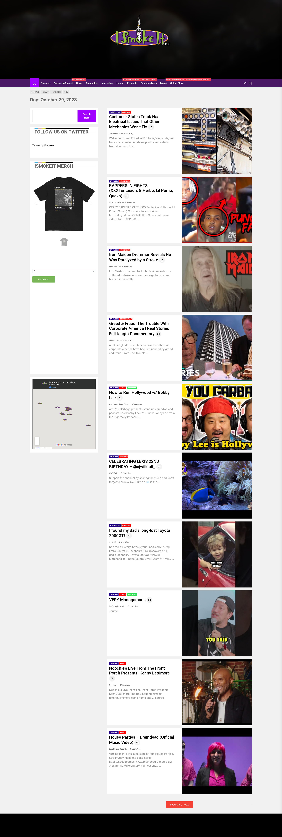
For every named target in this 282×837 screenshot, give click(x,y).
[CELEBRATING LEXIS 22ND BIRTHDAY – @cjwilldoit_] (217, 486)
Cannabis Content (64, 81)
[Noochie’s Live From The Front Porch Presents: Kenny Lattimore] (217, 692)
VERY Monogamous (127, 599)
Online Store (176, 83)
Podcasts (132, 83)
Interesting (107, 83)
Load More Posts (179, 804)
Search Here (87, 116)
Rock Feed (113, 266)
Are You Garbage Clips (118, 404)
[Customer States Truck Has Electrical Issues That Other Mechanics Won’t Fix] (217, 141)
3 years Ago (129, 133)
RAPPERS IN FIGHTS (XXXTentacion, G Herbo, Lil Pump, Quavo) (141, 190)
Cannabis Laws (149, 83)
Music (164, 81)
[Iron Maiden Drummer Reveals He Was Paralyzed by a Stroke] (217, 279)
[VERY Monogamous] (217, 623)
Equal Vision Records (118, 749)
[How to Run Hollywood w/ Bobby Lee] (217, 417)
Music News (125, 181)
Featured (45, 83)
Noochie (112, 685)
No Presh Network (116, 606)
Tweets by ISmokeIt (43, 145)
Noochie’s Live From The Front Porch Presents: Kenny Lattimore (139, 671)
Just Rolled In (114, 133)
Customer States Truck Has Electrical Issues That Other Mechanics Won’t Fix (134, 121)
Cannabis (126, 112)
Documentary (126, 319)
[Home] (34, 83)
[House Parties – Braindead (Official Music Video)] (217, 761)
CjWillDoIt (113, 473)
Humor (120, 81)
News (79, 83)
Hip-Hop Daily (115, 202)
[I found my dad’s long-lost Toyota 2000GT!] (217, 554)
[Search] (250, 83)
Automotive (92, 83)
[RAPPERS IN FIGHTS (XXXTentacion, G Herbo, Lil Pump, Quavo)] (217, 210)
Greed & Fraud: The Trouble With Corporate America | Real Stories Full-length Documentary (139, 328)
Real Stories (114, 340)
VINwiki (112, 542)
